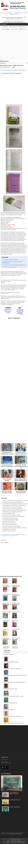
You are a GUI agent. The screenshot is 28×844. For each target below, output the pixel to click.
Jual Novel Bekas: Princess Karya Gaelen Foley (13, 502)
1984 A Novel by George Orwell (9, 522)
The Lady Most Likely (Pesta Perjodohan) (11, 73)
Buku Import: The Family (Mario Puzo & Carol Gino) (13, 696)
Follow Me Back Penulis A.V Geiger (10, 518)
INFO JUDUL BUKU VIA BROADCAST (17, 26)
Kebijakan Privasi (22, 29)
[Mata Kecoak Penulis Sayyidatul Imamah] (21, 486)
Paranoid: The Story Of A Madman (10, 259)
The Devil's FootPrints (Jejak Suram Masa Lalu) (21, 453)
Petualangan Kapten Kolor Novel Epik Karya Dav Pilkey (14, 527)
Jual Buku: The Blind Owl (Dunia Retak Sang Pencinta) (14, 510)
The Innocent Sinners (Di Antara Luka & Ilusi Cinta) (14, 264)
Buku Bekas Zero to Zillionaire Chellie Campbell (7, 453)
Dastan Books (22, 69)
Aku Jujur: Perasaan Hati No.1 (9, 530)
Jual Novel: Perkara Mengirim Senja (11, 702)
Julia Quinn (7, 70)
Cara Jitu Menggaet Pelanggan (7, 479)
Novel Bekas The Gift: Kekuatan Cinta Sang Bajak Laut (21, 466)
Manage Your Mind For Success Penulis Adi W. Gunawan (14, 682)
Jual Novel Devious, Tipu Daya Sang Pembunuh (13, 508)
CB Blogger (19, 840)
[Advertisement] (14, 45)
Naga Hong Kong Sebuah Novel (9, 529)
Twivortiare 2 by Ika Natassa (9, 521)
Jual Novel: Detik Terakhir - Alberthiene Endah (12, 668)
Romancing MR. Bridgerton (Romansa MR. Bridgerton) (21, 479)
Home (2, 69)
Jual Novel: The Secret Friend (9, 266)
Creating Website (13, 840)
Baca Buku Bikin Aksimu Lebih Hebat (19, 842)
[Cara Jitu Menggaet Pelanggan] (7, 474)
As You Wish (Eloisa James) (9, 513)
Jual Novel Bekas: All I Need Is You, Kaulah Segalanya (14, 505)
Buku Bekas (5, 69)
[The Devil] (21, 447)
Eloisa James (5, 535)
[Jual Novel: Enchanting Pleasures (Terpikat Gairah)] (7, 460)
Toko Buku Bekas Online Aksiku (15, 834)
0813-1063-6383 (18, 18)
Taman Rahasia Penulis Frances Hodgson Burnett (13, 716)
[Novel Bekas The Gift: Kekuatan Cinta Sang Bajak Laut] (21, 460)
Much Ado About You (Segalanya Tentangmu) (12, 511)
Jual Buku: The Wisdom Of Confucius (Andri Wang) (13, 723)
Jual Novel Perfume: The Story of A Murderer (12, 506)
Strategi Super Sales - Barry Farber (10, 688)
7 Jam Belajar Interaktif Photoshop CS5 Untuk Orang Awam (15, 675)
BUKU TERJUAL (10, 69)
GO (13, 67)
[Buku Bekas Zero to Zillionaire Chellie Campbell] (7, 447)
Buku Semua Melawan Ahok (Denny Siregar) (7, 492)
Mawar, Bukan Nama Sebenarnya (10, 524)
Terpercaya (15, 841)
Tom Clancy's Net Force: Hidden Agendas (11, 526)
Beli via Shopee (14, 29)
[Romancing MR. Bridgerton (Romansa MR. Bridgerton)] (21, 474)
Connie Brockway (17, 69)
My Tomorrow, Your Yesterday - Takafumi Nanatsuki (14, 516)
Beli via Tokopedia (5, 29)
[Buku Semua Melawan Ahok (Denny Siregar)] (7, 486)
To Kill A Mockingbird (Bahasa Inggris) (11, 519)
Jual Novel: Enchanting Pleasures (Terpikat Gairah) (7, 465)
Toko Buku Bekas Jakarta (9, 841)
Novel (10, 70)
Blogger (8, 842)
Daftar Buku (5, 26)
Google (12, 842)
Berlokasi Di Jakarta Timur (22, 841)
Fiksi (4, 70)
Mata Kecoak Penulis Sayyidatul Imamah (21, 492)
